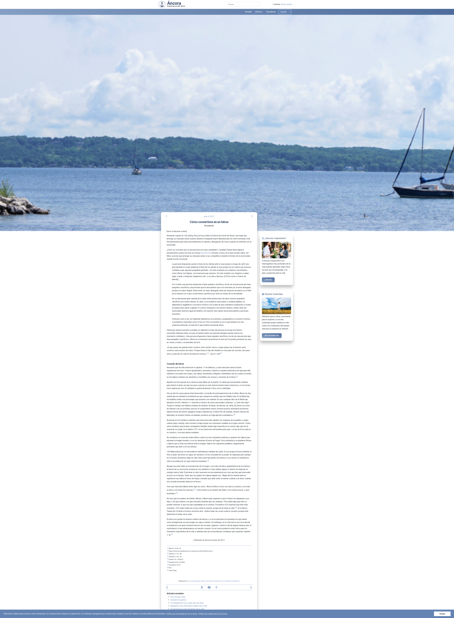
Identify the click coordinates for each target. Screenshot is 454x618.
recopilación (235, 581)
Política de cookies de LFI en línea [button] (212, 614)
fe (222, 581)
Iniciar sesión (286, 4)
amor (190, 581)
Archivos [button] (258, 12)
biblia (203, 581)
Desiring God (205, 253)
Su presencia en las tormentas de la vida (187, 609)
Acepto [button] (442, 614)
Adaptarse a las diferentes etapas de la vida (188, 606)
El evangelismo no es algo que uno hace (187, 603)
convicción (209, 581)
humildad (227, 581)
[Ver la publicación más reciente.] (162, 4)
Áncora (174, 3)
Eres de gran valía (177, 597)
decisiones (217, 581)
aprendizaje (196, 581)
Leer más (268, 280)
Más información (272, 335)
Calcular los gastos (178, 600)
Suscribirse (271, 12)
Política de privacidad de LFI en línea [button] (181, 614)
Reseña (248, 12)
